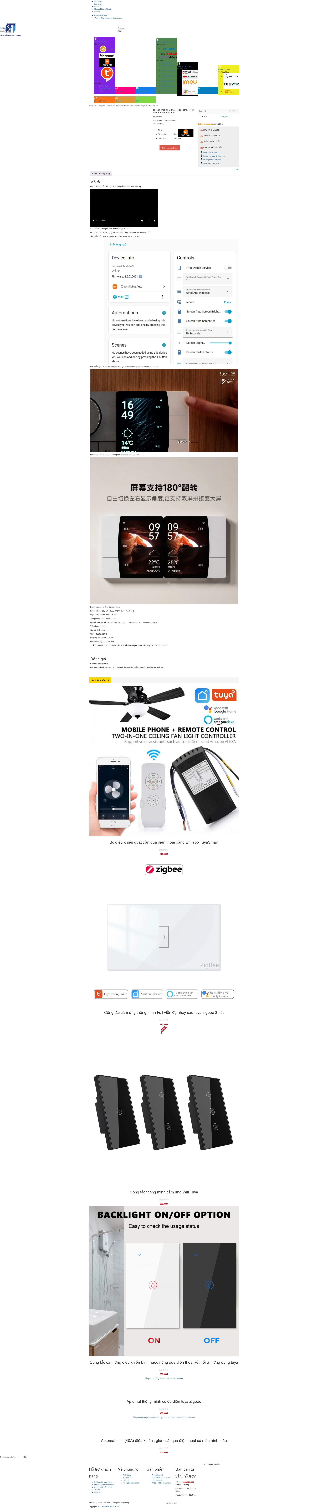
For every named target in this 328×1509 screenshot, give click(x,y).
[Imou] (190, 83)
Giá (205, 116)
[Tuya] (107, 74)
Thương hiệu (162, 134)
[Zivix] (107, 48)
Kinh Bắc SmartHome (131, 1482)
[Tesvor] (231, 84)
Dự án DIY (98, 6)
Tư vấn (97, 1489)
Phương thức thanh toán (212, 159)
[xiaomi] (231, 91)
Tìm (119, 31)
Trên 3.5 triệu (166, 91)
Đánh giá (202, 111)
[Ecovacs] (231, 76)
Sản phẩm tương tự (100, 680)
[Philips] (169, 48)
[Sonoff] (107, 55)
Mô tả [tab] (94, 173)
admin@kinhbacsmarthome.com (109, 18)
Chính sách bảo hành (211, 163)
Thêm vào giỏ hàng (169, 148)
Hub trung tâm (157, 1480)
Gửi (24, 1457)
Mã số (160, 130)
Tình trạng (162, 138)
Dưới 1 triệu (104, 86)
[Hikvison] (190, 76)
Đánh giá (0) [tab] (104, 173)
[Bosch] (169, 53)
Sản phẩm (98, 4)
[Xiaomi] (107, 62)
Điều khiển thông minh (161, 1477)
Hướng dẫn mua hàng (211, 152)
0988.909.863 (101, 15)
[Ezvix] (190, 91)
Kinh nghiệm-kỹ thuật (102, 9)
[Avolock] (169, 57)
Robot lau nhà (157, 1475)
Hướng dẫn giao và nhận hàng (214, 156)
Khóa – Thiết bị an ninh (161, 1482)
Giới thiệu (98, 1)
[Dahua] (190, 72)
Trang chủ (92, 105)
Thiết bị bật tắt (112, 105)
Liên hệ (97, 11)
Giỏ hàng (5, 28)
